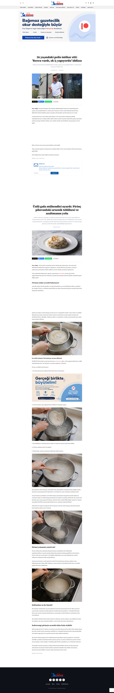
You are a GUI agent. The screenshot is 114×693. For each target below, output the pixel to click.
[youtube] (91, 3)
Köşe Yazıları (38, 7)
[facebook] (86, 3)
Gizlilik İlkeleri (64, 684)
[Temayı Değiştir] (20, 3)
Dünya (77, 7)
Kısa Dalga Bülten (60, 7)
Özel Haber (23, 7)
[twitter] (88, 3)
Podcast (52, 7)
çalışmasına (58, 361)
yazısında (61, 273)
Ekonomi (83, 7)
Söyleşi (46, 7)
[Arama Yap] (23, 2)
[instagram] (93, 3)
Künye (53, 684)
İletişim (58, 684)
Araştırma (30, 7)
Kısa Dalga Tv (70, 7)
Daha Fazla (91, 7)
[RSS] (63, 680)
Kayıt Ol (55, 173)
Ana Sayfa (48, 684)
